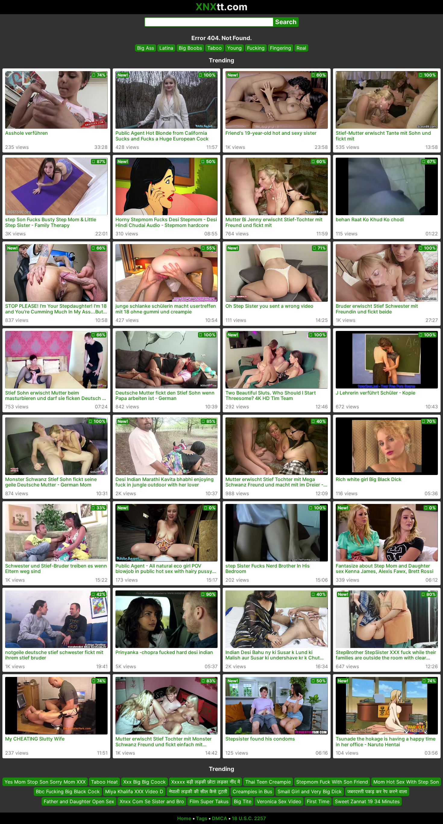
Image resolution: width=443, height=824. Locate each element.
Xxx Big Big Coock (144, 782)
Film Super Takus (209, 801)
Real (301, 48)
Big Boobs (190, 48)
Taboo (214, 48)
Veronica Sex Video (279, 801)
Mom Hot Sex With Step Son (406, 782)
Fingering (280, 48)
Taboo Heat (104, 782)
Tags (201, 818)
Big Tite (242, 801)
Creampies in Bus (252, 792)
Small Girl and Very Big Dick (310, 792)
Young (234, 48)
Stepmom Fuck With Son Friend (332, 782)
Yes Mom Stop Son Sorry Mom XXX (45, 782)
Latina (166, 48)
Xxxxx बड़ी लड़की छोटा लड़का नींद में (205, 782)
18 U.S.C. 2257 (249, 818)
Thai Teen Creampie (268, 782)
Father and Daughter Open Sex (79, 801)
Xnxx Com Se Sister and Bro (152, 801)
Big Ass (145, 48)
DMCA (219, 818)
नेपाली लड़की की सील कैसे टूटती (198, 792)
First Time (318, 801)
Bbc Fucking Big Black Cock (68, 792)
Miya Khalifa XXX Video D (134, 792)
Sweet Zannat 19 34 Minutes (367, 801)
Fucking (256, 48)
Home (184, 818)
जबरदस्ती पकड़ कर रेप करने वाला (377, 792)
